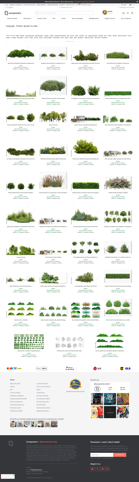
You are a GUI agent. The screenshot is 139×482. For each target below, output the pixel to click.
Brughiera (104, 37)
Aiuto (6, 4)
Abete (40, 37)
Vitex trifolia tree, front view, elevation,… (21, 286)
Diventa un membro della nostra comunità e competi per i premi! (37, 419)
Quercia (115, 35)
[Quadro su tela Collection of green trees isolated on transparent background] (118, 217)
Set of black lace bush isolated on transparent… (118, 125)
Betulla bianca (39, 35)
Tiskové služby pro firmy (43, 407)
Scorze (72, 35)
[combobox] (64, 13)
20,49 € (21, 65)
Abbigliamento (94, 18)
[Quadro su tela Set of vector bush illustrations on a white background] (118, 308)
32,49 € (53, 195)
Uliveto (109, 35)
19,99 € (29, 353)
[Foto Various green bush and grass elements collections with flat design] (110, 340)
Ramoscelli (56, 37)
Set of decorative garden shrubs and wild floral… (85, 320)
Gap (68, 35)
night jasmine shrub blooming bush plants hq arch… (85, 63)
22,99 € (118, 127)
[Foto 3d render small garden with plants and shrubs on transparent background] (21, 151)
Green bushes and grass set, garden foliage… (53, 320)
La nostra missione (15, 392)
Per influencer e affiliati (43, 398)
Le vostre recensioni (42, 383)
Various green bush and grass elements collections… (110, 351)
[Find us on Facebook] (97, 469)
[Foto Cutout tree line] (21, 249)
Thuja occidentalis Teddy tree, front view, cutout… (21, 125)
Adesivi (39, 389)
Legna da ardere (92, 35)
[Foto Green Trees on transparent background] (86, 119)
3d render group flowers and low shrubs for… (85, 226)
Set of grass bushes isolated (53, 257)
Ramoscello (20, 37)
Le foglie (13, 37)
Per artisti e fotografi (42, 395)
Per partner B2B (41, 404)
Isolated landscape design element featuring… (53, 159)
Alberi (17, 35)
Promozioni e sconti (86, 4)
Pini (86, 35)
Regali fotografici (41, 4)
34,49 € (118, 65)
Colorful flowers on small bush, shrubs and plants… (53, 192)
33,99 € (53, 127)
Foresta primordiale (60, 35)
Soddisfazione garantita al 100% (75, 391)
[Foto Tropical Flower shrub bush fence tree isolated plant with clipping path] (86, 185)
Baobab (101, 35)
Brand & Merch (12, 18)
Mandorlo (80, 37)
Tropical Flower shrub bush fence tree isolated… (118, 286)
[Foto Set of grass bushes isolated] (53, 252)
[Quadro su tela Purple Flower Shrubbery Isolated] (118, 183)
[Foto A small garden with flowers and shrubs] (86, 277)
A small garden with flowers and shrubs (86, 286)
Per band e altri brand (43, 401)
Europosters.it (15, 13)
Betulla (22, 35)
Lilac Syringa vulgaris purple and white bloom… (118, 159)
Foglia (66, 37)
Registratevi (120, 455)
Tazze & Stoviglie (77, 18)
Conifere (81, 35)
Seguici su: (94, 380)
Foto (53, 18)
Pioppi (31, 37)
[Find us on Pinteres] (102, 469)
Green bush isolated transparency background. (85, 159)
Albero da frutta (88, 37)
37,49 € (69, 353)
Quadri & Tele (41, 18)
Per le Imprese (126, 18)
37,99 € (118, 101)
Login (124, 4)
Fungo (71, 37)
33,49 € (53, 65)
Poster (63, 18)
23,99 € (118, 161)
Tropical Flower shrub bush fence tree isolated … (85, 192)
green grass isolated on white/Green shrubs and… (21, 226)
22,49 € (21, 127)
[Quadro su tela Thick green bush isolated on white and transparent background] (118, 55)
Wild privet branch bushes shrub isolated (53, 98)
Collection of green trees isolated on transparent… (118, 226)
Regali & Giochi (110, 18)
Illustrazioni (27, 18)
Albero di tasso (122, 35)
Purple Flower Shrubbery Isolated (118, 192)
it (132, 4)
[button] (14, 475)
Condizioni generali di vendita (18, 398)
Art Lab (78, 4)
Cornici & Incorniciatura (29, 4)
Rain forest (97, 37)
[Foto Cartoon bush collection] (21, 309)
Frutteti (51, 35)
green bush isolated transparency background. (21, 63)
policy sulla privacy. (109, 458)
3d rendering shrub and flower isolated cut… (85, 257)
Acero (62, 37)
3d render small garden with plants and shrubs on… (21, 159)
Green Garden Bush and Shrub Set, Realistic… (21, 192)
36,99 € (53, 322)
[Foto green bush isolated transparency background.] (21, 53)
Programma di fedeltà (16, 410)
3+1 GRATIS (10, 7)
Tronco (26, 37)
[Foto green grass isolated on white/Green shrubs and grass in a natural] (21, 215)
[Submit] (37, 13)
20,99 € (86, 161)
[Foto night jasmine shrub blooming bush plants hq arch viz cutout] (86, 55)
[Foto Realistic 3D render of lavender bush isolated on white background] (53, 221)
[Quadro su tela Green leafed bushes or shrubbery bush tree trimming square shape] (118, 93)
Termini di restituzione (16, 401)
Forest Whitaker (47, 37)
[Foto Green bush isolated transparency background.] (86, 147)
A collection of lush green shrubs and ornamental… (85, 98)
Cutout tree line (53, 125)
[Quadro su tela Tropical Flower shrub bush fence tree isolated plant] (118, 276)
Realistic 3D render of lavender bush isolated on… (53, 226)
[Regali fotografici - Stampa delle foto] (123, 13)
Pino (105, 35)
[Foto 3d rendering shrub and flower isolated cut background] (86, 247)
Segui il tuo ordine (15, 383)
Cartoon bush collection (21, 320)
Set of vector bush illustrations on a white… (118, 320)
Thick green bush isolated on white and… (118, 63)
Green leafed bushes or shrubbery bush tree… (118, 98)
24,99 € (86, 127)
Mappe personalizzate (52, 4)
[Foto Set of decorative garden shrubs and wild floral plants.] (86, 309)
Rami (75, 37)
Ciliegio (46, 35)
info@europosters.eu (36, 469)
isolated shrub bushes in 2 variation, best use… (118, 257)
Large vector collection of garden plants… (29, 351)
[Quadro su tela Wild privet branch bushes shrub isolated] (53, 86)
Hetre (76, 35)
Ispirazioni (62, 4)
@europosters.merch (102, 384)
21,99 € (21, 161)
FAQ (11, 389)
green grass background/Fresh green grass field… (21, 98)
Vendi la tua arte (70, 4)
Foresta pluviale (29, 35)
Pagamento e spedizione (15, 4)
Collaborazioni (41, 392)
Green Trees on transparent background (85, 125)
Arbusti (36, 37)
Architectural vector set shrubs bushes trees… (69, 351)
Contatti (12, 386)
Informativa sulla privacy (17, 404)
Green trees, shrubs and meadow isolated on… (53, 286)
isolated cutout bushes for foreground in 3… (53, 63)
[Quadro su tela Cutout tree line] (53, 117)
